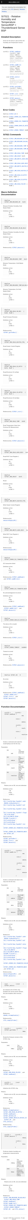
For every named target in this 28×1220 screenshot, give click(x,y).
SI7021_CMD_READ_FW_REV (18, 184)
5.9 (12, 9)
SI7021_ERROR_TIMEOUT (17, 130)
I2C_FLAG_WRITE (10, 950)
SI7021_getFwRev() (11, 332)
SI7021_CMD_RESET (15, 156)
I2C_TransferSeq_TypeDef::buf (14, 805)
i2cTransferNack (10, 822)
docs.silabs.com (14, 2)
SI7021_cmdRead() (18, 577)
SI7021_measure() (18, 247)
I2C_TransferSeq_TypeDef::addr (15, 801)
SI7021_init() (17, 411)
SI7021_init (14, 94)
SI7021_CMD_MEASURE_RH (17, 138)
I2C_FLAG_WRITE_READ (11, 816)
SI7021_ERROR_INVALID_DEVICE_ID (15, 1118)
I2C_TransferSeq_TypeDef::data (15, 809)
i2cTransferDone (10, 820)
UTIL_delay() (9, 1121)
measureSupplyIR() (10, 520)
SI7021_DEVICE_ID (10, 1116)
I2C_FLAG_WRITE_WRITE (12, 952)
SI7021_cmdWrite (15, 65)
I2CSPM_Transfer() (10, 818)
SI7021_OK (13, 114)
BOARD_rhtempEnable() (12, 1015)
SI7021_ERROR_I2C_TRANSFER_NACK (15, 831)
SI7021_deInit (15, 77)
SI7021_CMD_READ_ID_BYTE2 (18, 179)
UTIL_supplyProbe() (11, 1020)
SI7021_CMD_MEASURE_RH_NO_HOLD (15, 1197)
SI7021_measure (15, 98)
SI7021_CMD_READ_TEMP (17, 153)
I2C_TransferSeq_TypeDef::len (14, 824)
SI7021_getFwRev (15, 86)
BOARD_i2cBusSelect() (12, 803)
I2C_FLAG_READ (9, 814)
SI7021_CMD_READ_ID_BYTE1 (18, 175)
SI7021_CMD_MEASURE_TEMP (18, 146)
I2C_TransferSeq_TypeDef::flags (15, 812)
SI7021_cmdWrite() (14, 579)
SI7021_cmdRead (15, 51)
